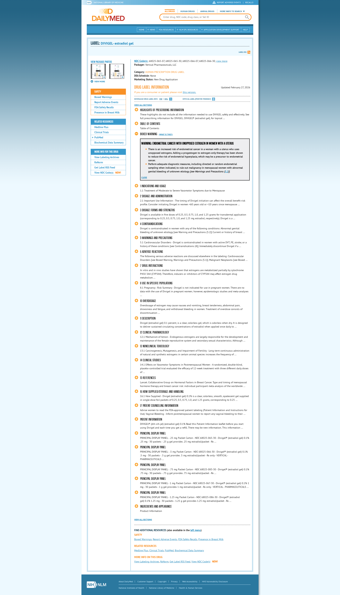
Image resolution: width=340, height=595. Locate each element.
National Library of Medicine (108, 2)
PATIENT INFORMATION (151, 419)
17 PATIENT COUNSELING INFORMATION (159, 406)
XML (166, 99)
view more (221, 61)
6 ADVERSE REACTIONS (151, 252)
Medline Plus (101, 127)
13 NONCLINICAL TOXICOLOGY (154, 346)
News (152, 29)
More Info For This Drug (106, 152)
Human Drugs (187, 11)
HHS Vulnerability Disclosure (215, 581)
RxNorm (98, 162)
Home (141, 29)
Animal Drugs (207, 11)
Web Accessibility (189, 581)
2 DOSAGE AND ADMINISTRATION (156, 196)
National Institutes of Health (131, 588)
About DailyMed (126, 581)
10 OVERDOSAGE (148, 301)
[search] (247, 17)
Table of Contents (150, 124)
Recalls (249, 2)
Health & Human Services (190, 588)
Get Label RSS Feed (104, 167)
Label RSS (242, 52)
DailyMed (108, 14)
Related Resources (103, 121)
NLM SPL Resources (188, 29)
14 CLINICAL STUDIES (150, 360)
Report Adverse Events (106, 102)
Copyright (162, 581)
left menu (195, 530)
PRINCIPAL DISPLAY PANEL (153, 433)
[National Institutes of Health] (90, 2)
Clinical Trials (101, 132)
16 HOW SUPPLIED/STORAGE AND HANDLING (162, 392)
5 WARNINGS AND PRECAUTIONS (156, 238)
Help (245, 29)
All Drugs (170, 11)
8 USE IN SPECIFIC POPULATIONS (156, 283)
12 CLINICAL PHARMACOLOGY (154, 332)
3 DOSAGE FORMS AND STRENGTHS (157, 210)
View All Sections (143, 105)
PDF (160, 99)
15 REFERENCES (148, 378)
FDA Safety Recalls (104, 107)
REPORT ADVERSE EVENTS (229, 2)
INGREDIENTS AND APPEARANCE (156, 506)
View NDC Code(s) (107, 172)
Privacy (174, 581)
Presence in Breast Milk (107, 112)
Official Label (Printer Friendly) (197, 99)
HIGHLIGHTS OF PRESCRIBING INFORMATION (162, 110)
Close (144, 177)
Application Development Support (221, 29)
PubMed (98, 137)
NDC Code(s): (141, 61)
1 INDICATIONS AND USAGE (153, 186)
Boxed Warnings (103, 97)
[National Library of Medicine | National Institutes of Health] (96, 584)
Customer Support (145, 581)
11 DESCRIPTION (147, 318)
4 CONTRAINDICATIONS (151, 224)
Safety (97, 91)
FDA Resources (166, 29)
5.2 (226, 171)
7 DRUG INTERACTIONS (151, 266)
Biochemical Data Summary (109, 142)
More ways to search (231, 11)
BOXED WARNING (148, 134)
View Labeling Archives (106, 157)
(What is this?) (166, 134)
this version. (189, 92)
